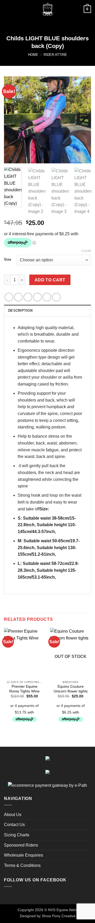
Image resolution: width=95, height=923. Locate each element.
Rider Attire (55, 55)
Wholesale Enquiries (23, 855)
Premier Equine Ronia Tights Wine (24, 689)
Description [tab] (20, 310)
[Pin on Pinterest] (46, 297)
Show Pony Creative (58, 916)
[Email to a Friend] (37, 297)
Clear (86, 250)
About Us (12, 814)
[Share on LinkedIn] (56, 297)
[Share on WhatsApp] (8, 297)
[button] (7, 9)
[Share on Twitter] (27, 297)
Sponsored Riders (21, 845)
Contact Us (14, 824)
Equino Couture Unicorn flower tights (71, 689)
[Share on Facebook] (18, 297)
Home (33, 55)
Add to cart (50, 280)
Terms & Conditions (22, 865)
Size (7, 259)
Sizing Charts (16, 835)
